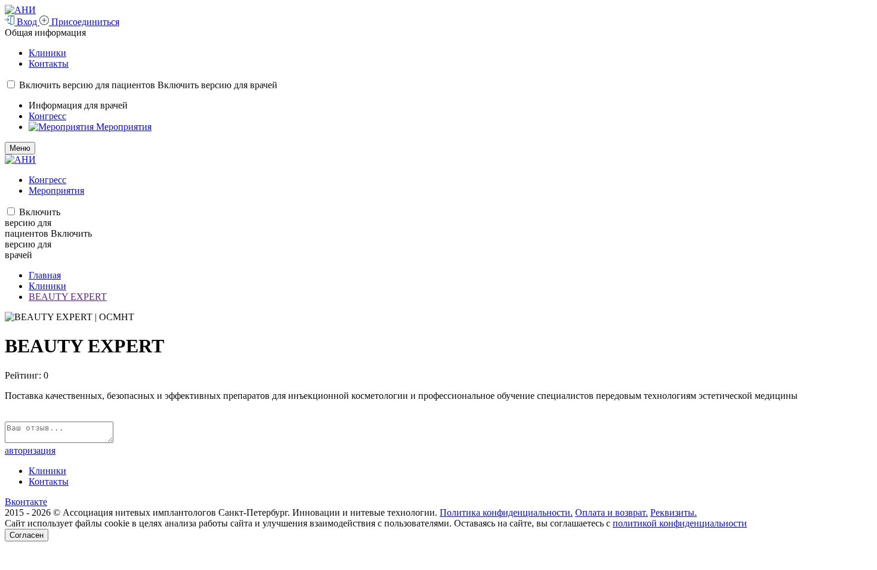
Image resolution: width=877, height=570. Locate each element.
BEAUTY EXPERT (68, 297)
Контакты (49, 63)
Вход (26, 22)
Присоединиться (84, 22)
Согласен (27, 535)
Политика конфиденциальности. (506, 512)
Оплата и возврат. (611, 512)
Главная (45, 275)
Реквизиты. (673, 512)
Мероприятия (124, 127)
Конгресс (47, 116)
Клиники (47, 53)
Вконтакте (26, 502)
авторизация (30, 450)
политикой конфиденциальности (680, 523)
